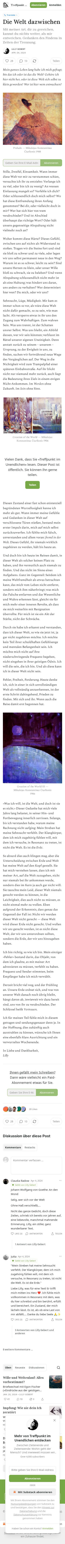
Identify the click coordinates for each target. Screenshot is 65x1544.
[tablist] (20, 1147)
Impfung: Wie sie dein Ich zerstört (22, 1410)
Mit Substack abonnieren (35, 1492)
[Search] (58, 1367)
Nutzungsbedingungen (23, 1503)
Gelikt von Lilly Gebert (25, 1185)
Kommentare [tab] (13, 1147)
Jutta (13, 1256)
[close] (54, 1420)
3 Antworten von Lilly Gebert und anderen (34, 1332)
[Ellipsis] (60, 1180)
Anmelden (55, 5)
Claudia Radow (20, 1180)
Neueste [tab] (20, 1367)
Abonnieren (38, 5)
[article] (32, 1388)
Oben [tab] (8, 1367)
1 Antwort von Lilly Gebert (30, 1244)
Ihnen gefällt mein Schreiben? (32, 1072)
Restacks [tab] (30, 1147)
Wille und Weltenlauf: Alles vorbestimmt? (23, 1380)
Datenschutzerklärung (26, 1514)
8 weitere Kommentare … (18, 1349)
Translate (11, 15)
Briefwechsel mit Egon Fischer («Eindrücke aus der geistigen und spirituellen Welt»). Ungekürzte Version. (21, 1388)
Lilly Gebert (18, 49)
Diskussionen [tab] (36, 1367)
